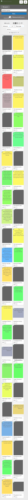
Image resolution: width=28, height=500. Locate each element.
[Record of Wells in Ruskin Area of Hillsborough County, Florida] (18, 293)
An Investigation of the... (19, 398)
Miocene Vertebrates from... (20, 437)
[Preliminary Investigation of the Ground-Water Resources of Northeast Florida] (7, 467)
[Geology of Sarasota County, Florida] (7, 448)
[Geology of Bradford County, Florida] (18, 42)
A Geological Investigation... (20, 340)
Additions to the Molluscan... (20, 167)
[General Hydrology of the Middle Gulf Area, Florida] (7, 139)
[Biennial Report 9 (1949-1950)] (7, 62)
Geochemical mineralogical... (9, 224)
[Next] (18, 32)
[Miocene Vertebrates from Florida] (18, 428)
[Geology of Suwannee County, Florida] (7, 158)
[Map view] (22, 23)
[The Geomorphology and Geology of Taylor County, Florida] (18, 100)
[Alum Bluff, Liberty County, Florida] (18, 197)
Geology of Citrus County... (9, 379)
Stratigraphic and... (18, 224)
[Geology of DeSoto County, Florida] (7, 313)
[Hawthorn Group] (18, 81)
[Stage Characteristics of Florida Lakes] (18, 370)
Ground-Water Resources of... (9, 89)
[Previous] (9, 32)
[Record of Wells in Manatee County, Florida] (18, 255)
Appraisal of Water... (7, 244)
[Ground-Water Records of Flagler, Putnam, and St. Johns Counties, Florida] (7, 332)
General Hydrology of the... (9, 147)
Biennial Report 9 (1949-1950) (9, 70)
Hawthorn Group (18, 89)
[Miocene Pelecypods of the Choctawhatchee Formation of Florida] (7, 120)
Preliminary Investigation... (9, 475)
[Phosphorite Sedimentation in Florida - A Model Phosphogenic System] (7, 486)
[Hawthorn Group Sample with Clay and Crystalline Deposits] (18, 313)
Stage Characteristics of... (19, 379)
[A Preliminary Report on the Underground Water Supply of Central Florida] (18, 448)
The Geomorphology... (19, 244)
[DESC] (12, 26)
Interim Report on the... (19, 147)
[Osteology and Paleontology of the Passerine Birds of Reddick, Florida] (18, 467)
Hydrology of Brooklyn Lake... (9, 51)
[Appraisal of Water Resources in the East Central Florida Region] (7, 235)
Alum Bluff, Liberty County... (20, 205)
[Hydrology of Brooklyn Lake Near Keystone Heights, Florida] (7, 42)
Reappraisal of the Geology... (20, 282)
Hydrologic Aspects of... (8, 398)
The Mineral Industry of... (19, 128)
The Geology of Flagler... (19, 70)
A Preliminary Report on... (19, 456)
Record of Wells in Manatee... (20, 263)
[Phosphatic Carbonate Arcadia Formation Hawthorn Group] (18, 486)
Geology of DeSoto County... (9, 321)
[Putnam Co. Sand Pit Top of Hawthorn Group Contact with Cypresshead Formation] (7, 100)
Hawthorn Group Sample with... (10, 360)
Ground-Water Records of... (9, 340)
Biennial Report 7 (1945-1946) (9, 417)
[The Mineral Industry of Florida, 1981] (18, 120)
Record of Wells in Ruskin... (20, 302)
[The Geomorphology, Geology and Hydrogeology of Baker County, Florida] (18, 235)
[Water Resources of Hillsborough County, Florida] (7, 293)
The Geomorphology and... (20, 109)
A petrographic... (18, 360)
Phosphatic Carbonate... (19, 495)
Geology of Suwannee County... (10, 167)
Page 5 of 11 (14, 32)
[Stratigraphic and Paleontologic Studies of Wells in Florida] (18, 216)
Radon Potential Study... (8, 186)
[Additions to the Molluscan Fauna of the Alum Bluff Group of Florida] (18, 158)
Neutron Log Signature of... (9, 263)
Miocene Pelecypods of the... (9, 128)
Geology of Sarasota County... (9, 456)
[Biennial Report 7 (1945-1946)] (7, 409)
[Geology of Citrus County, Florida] (7, 370)
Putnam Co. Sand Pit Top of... (9, 109)
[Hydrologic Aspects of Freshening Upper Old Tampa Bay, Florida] (7, 390)
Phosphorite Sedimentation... (9, 495)
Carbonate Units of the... (19, 186)
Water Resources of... (7, 282)
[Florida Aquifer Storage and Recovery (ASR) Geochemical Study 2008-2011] (7, 428)
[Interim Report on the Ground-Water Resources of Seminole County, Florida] (18, 139)
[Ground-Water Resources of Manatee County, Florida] (7, 81)
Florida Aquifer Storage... (8, 437)
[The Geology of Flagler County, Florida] (18, 62)
